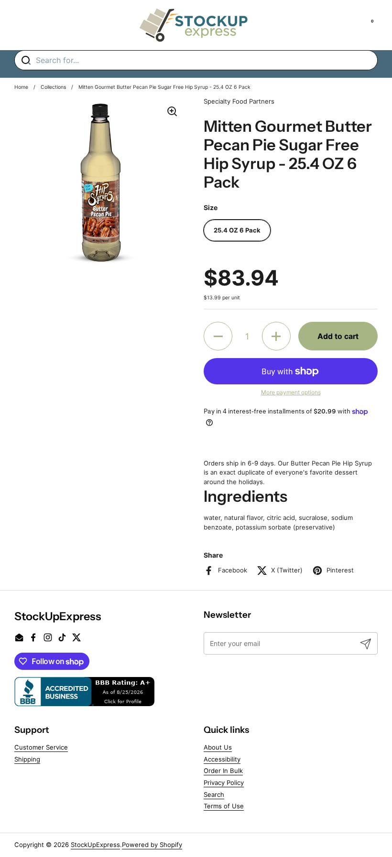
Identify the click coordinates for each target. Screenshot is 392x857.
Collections (53, 87)
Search (214, 794)
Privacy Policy (224, 782)
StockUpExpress (95, 844)
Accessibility (222, 759)
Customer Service (41, 747)
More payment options (291, 392)
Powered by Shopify (152, 844)
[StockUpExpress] (193, 25)
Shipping (27, 759)
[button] (218, 336)
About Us (218, 747)
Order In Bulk (223, 770)
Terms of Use (224, 806)
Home (21, 87)
